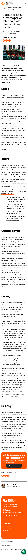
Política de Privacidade (7, 541)
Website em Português (7, 543)
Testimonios (6, 526)
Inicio (4, 520)
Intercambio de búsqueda (7, 529)
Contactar (6, 533)
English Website (5, 545)
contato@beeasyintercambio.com (12, 512)
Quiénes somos (7, 523)
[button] (25, 3)
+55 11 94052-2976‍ (8, 510)
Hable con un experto (14, 466)
